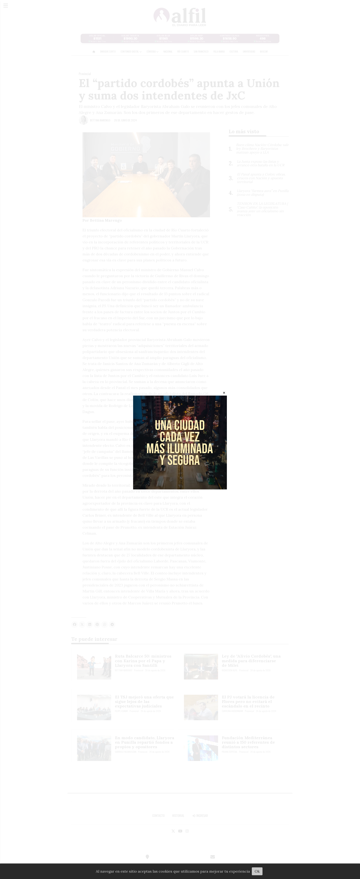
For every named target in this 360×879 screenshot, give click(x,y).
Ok (257, 871)
